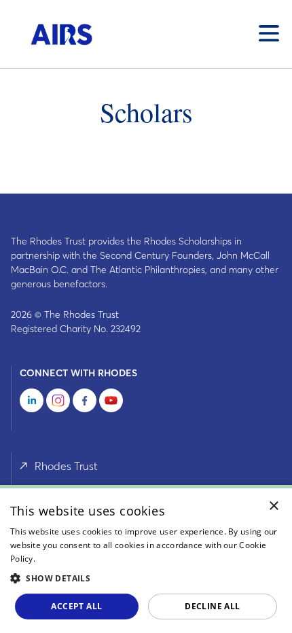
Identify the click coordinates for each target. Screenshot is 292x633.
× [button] (274, 506)
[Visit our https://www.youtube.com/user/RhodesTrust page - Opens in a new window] (111, 402)
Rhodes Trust (66, 466)
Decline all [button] (212, 606)
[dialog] (146, 559)
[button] (146, 578)
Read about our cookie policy (94, 558)
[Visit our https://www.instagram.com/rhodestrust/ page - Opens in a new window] (58, 402)
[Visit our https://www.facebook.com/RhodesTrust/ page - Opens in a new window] (84, 402)
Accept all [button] (76, 606)
